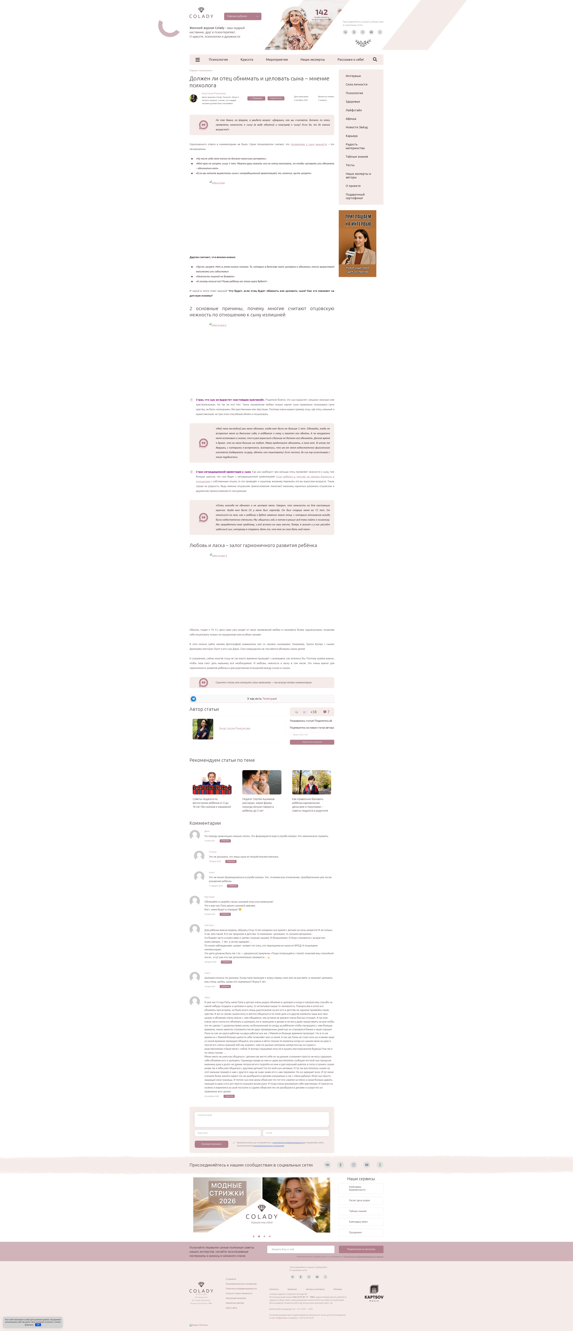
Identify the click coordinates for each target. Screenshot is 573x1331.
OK (38, 1325)
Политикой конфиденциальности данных (363, 1256)
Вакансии (292, 1289)
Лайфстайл (354, 110)
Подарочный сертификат (355, 196)
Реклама (338, 1289)
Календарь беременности (357, 1188)
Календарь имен (358, 1221)
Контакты (274, 1289)
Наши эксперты (313, 59)
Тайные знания (357, 156)
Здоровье (353, 101)
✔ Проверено (256, 98)
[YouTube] (371, 32)
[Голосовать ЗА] (296, 711)
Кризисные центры (235, 1303)
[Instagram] (362, 32)
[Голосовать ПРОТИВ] (304, 712)
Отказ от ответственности (239, 1293)
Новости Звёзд (357, 127)
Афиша (351, 118)
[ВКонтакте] (345, 32)
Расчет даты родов (359, 1200)
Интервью (353, 76)
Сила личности (357, 84)
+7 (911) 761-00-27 (306, 1318)
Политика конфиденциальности (241, 1288)
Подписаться (276, 98)
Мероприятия (277, 59)
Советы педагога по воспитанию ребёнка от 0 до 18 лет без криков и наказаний (212, 802)
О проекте (353, 186)
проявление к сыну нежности (309, 144)
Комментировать (211, 1143)
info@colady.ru (282, 1318)
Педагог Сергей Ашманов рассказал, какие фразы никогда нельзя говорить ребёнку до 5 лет (258, 804)
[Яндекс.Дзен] (380, 32)
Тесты (350, 165)
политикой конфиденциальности (288, 1142)
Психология (218, 59)
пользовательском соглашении (268, 1146)
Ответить (225, 841)
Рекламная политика (236, 1298)
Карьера (352, 136)
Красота (247, 59)
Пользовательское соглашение (241, 1284)
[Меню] (197, 60)
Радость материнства (355, 146)
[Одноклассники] (354, 32)
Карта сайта (231, 1308)
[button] (254, 1236)
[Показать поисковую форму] (375, 59)
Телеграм (269, 698)
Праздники (355, 1232)
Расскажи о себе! (351, 59)
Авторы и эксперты (315, 1289)
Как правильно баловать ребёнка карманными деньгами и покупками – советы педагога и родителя (310, 804)
